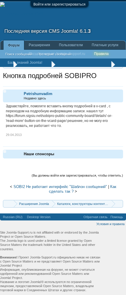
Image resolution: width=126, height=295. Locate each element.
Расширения (39, 45)
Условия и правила (110, 224)
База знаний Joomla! (25, 63)
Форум (14, 45)
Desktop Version (38, 217)
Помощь (116, 217)
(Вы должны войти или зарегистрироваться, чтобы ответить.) (77, 175)
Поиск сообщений (18, 54)
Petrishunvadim (38, 94)
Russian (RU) (13, 217)
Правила (101, 54)
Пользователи (71, 45)
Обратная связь (96, 217)
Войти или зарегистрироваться (59, 4)
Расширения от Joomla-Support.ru (57, 54)
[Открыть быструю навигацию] (119, 204)
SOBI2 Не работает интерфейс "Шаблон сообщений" (60, 186)
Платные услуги (105, 45)
